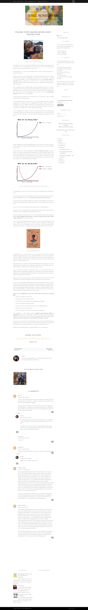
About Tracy (20, 1)
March (60, 159)
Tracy (23, 356)
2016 (59, 140)
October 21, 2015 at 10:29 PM (25, 458)
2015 (59, 142)
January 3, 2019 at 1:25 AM (23, 507)
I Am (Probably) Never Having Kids (20, 383)
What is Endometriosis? (30, 1)
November (61, 145)
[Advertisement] (66, 183)
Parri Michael (22, 467)
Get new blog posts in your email (64, 100)
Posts (59, 113)
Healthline (66, 125)
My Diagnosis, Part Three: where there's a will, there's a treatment (25, 575)
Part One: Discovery (62, 51)
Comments (60, 116)
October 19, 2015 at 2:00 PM (23, 437)
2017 (59, 138)
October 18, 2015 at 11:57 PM (23, 397)
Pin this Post (47, 338)
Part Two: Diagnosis (62, 52)
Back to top (71, 608)
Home (14, 1)
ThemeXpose (22, 608)
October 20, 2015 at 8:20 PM (23, 449)
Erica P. (20, 395)
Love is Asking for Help (64, 149)
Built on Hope (21, 585)
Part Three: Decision (62, 54)
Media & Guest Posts (42, 1)
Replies (18, 413)
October (61, 147)
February (61, 160)
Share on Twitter (35, 338)
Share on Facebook (22, 338)
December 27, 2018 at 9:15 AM (23, 469)
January (61, 162)
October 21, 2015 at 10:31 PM (25, 417)
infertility (35, 341)
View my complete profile (62, 37)
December (61, 143)
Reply (52, 441)
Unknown (20, 447)
